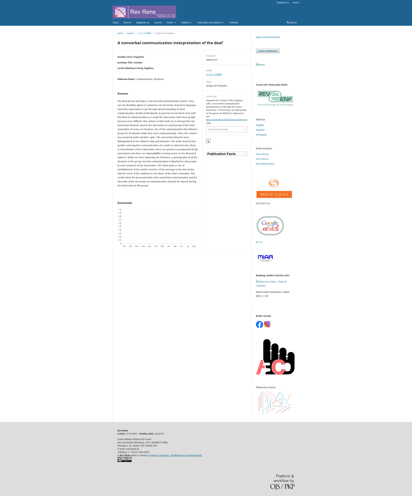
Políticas (185, 22)
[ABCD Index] (275, 373)
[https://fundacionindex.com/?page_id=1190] (275, 285)
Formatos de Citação (218, 129)
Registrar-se (142, 22)
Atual (115, 22)
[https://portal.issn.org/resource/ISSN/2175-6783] (260, 64)
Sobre (170, 22)
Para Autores (262, 158)
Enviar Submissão (267, 50)
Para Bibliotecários (265, 163)
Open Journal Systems (268, 37)
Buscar (293, 22)
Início (120, 33)
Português (261, 134)
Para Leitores (262, 154)
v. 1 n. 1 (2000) (144, 33)
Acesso (158, 22)
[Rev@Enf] (275, 106)
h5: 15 (259, 242)
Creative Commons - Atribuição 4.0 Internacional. (175, 455)
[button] (208, 141)
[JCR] (274, 197)
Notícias (233, 22)
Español (260, 129)
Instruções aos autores (209, 22)
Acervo (127, 22)
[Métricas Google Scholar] (270, 235)
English (260, 125)
